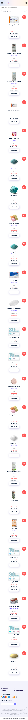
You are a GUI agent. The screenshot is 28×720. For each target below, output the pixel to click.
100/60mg (14, 200)
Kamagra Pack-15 (14, 362)
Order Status (17, 686)
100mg (14, 30)
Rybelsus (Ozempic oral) (14, 308)
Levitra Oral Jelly (14, 138)
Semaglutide (14, 310)
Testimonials (4, 688)
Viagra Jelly (14, 280)
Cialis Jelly (14, 528)
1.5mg (14, 476)
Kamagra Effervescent (14, 386)
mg (14, 637)
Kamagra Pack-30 (14, 337)
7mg (14, 313)
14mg (16, 313)
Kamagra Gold (14, 252)
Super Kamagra (14, 195)
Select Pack (14, 36)
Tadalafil (14, 112)
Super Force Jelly (14, 606)
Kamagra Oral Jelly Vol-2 (14, 53)
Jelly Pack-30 (14, 582)
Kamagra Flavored (14, 415)
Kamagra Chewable (14, 223)
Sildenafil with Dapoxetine (14, 197)
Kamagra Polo (14, 500)
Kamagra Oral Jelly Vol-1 (14, 81)
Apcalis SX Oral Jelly (14, 110)
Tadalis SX (14, 661)
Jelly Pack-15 (14, 557)
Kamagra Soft (14, 443)
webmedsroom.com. (12, 718)
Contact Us (16, 684)
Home (2, 7)
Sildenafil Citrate (14, 27)
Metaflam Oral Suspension (14, 471)
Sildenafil (14, 502)
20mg (14, 115)
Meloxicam (14, 473)
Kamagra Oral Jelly (14, 25)
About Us (3, 690)
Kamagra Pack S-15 (14, 635)
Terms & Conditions (19, 690)
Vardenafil (14, 140)
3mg (12, 313)
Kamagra (14, 167)
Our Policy (3, 686)
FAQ (14, 688)
